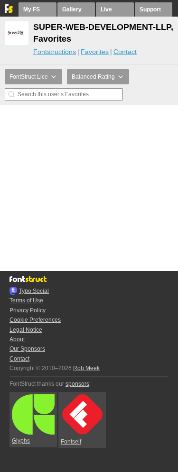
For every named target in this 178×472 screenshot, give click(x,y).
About (17, 339)
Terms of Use (26, 300)
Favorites (95, 51)
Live (106, 9)
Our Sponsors (27, 348)
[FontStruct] (9, 11)
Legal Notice (25, 330)
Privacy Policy (27, 310)
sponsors (77, 384)
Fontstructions (54, 51)
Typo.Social (34, 291)
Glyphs (21, 440)
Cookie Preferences (35, 320)
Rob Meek (86, 368)
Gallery (72, 9)
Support (150, 9)
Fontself (71, 441)
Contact (125, 51)
